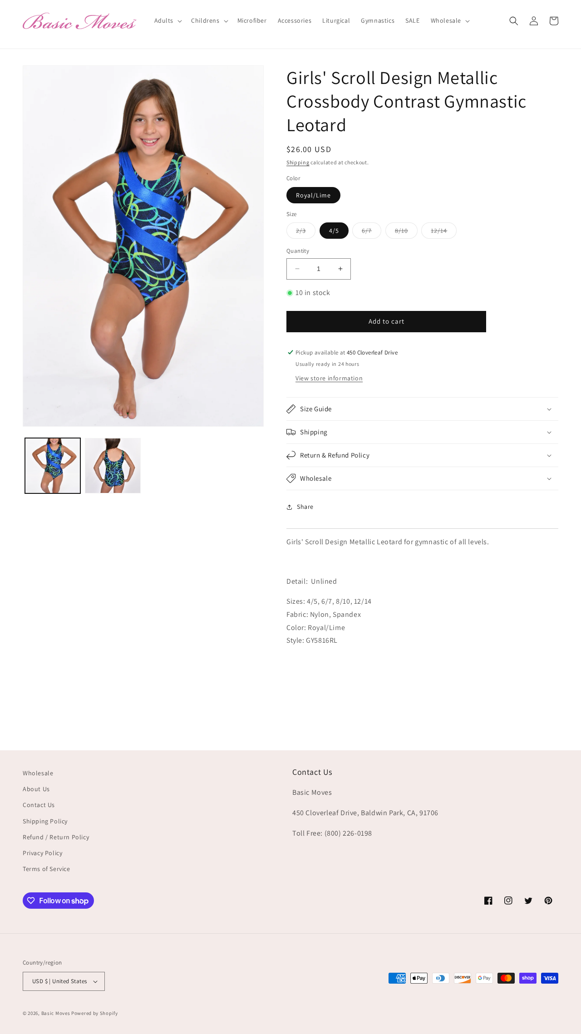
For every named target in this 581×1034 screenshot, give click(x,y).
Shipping (298, 162)
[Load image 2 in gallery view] (112, 465)
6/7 (371, 232)
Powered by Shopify (94, 1013)
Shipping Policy (45, 821)
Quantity (297, 251)
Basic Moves (55, 1013)
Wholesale (38, 773)
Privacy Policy (42, 853)
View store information (329, 378)
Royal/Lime (313, 195)
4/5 (334, 230)
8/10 (406, 232)
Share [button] (305, 506)
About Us (36, 789)
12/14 (444, 232)
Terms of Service (46, 869)
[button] (167, 20)
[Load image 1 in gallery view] (52, 465)
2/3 (305, 232)
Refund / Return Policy (56, 837)
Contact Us (39, 805)
